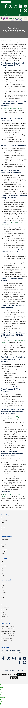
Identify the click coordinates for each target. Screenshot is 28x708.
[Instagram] (15, 6)
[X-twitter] (10, 6)
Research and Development (11, 224)
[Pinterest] (25, 10)
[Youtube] (25, 6)
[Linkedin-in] (20, 6)
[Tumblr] (20, 10)
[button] (25, 18)
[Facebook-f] (6, 6)
